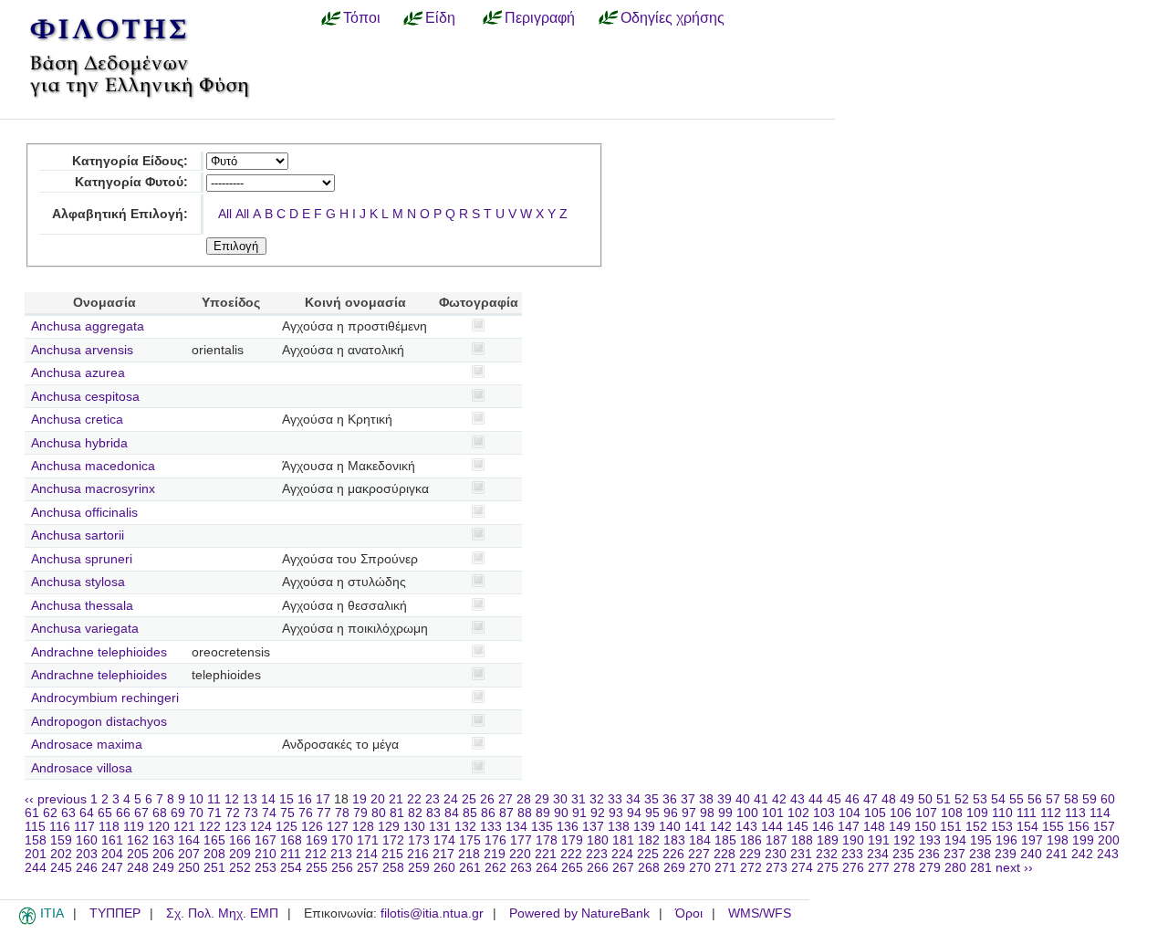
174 (444, 840)
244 (36, 868)
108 (952, 813)
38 (706, 799)
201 (36, 854)
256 (342, 868)
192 (904, 840)
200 (1109, 840)
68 (159, 813)
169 (317, 840)
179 (572, 840)
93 (616, 813)
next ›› (1014, 868)
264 (547, 868)
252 (240, 868)
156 (1079, 827)
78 (342, 813)
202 (61, 854)
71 (214, 813)
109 (977, 813)
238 (980, 854)
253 (265, 868)
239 (1006, 854)
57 (1053, 799)
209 (240, 854)
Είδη (440, 17)
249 (163, 868)
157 (1104, 827)
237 (954, 854)
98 (707, 813)
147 (849, 827)
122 (210, 827)
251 (214, 868)
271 (725, 868)
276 (853, 868)
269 (674, 868)
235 (903, 854)
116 (59, 827)
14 (268, 799)
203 (87, 854)
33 (615, 799)
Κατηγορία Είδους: (130, 161)
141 (695, 827)
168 (291, 840)
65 (105, 813)
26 (487, 799)
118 (109, 827)
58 (1071, 799)
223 (597, 854)
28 (523, 799)
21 (396, 799)
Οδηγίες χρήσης (672, 17)
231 (801, 854)
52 (961, 799)
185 (725, 840)
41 (761, 799)
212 (316, 854)
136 (568, 827)
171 (368, 840)
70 (196, 813)
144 (772, 827)
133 (491, 827)
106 (901, 813)
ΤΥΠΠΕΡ (115, 913)
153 (1002, 827)
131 (440, 827)
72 (232, 813)
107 (926, 813)
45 (834, 799)
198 (1058, 840)
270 (700, 868)
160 (87, 840)
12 (231, 799)
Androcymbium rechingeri (105, 698)
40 (742, 799)
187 (776, 840)
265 (572, 868)
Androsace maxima (86, 744)
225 (648, 854)
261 (470, 868)
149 (900, 827)
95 (652, 813)
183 (674, 840)
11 (214, 799)
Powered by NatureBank (579, 913)
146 (823, 827)
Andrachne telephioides (99, 652)
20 (377, 799)
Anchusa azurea (78, 373)
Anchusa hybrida (79, 443)
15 (286, 799)
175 (470, 840)
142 (721, 827)
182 (649, 840)
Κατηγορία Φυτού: (131, 182)
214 (367, 854)
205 (138, 854)
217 (443, 854)
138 (619, 827)
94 (634, 813)
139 (644, 827)
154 (1027, 827)
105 (875, 813)
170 (342, 840)
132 (465, 827)
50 (925, 799)
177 (521, 840)
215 (392, 854)
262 (495, 868)
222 (571, 854)
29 (542, 799)
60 (1107, 799)
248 (138, 868)
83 (433, 813)
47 (870, 799)
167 (265, 840)
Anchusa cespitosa (85, 397)
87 (506, 813)
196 (1006, 840)
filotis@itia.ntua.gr (432, 913)
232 (827, 854)
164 (189, 840)
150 (925, 827)
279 (930, 868)
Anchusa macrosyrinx (93, 489)
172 (393, 840)
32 (596, 799)
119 (133, 827)
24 (450, 799)
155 (1053, 827)
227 (699, 854)
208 (214, 854)
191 (879, 840)
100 (747, 813)
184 (700, 840)
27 (505, 799)
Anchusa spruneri (81, 559)
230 (776, 854)
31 (578, 799)
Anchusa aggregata (87, 326)
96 (670, 813)
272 (751, 868)
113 (1075, 813)
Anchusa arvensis (82, 350)
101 (773, 813)
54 (998, 799)
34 (633, 799)
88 (524, 813)
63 (68, 813)
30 (560, 799)
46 (852, 799)
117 (84, 827)
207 (189, 854)
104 (849, 813)
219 (495, 854)
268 (649, 868)
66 (123, 813)
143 (746, 827)
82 (415, 813)
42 (779, 799)
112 (1050, 813)
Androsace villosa (81, 768)
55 (1016, 799)
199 (1083, 840)
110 (1002, 813)
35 (651, 799)
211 (290, 854)
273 (776, 868)
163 (163, 840)
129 (389, 827)
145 (797, 827)
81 (397, 813)
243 (1108, 854)
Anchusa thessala (82, 606)
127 (338, 827)
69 (178, 813)
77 (324, 813)
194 (955, 840)
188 (802, 840)
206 (163, 854)
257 (368, 868)
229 (750, 854)
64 (86, 813)
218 (469, 854)
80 (378, 813)
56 (1034, 799)
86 (488, 813)
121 (184, 827)
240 (1031, 854)
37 (688, 799)
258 (393, 868)
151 (951, 827)
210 (265, 854)
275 (828, 868)
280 (955, 868)
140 (670, 827)
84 (451, 813)
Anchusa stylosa (78, 582)
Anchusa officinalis (84, 512)
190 (853, 840)
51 (943, 799)
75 (287, 813)
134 (516, 827)
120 (159, 827)
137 (593, 827)
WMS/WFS (759, 913)
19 (359, 799)
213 (341, 854)
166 (240, 840)
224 (622, 854)
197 (1032, 840)
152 (976, 827)
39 (724, 799)
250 (189, 868)
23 (432, 799)
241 (1057, 854)
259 (419, 868)
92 (597, 813)
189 (828, 840)
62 (50, 813)
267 (623, 868)
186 (751, 840)
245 (61, 868)
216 (418, 854)
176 (495, 840)
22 (414, 799)
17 (323, 799)
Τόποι (362, 17)
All (225, 214)
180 (598, 840)
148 (874, 827)
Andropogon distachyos (99, 722)
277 (879, 868)
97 (689, 813)
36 (669, 799)
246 (87, 868)
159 (61, 840)
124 (261, 827)
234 (878, 854)
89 (543, 813)
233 (852, 854)
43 (797, 799)
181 (623, 840)
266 (598, 868)
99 (725, 813)
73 (251, 813)
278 (904, 868)
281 (981, 868)
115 (35, 827)
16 (304, 799)
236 (929, 854)
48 (888, 799)
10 (196, 799)
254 (291, 868)
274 (802, 868)
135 (542, 827)
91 (579, 813)
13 (250, 799)
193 (930, 840)
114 (1100, 813)
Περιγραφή (540, 17)
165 (214, 840)
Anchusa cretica (77, 419)
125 (286, 827)
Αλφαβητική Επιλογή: (120, 214)
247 (112, 868)
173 (419, 840)
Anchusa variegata (85, 628)
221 (546, 854)
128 (363, 827)
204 (112, 854)
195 (981, 840)
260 (444, 868)
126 (312, 827)
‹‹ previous (56, 799)
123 (235, 827)
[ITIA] (27, 921)
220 (520, 854)
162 (138, 840)
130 (414, 827)
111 (1027, 813)
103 (824, 813)
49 (907, 799)
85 (470, 813)
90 (561, 813)
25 (469, 799)
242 (1082, 854)
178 (547, 840)
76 (305, 813)
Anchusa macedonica (93, 466)
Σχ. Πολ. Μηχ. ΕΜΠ (222, 913)
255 (317, 868)
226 (673, 854)
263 (521, 868)
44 (815, 799)
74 (269, 813)
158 (36, 840)
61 (32, 813)
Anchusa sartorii (77, 535)
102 (798, 813)
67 (141, 813)
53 (980, 799)
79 (360, 813)
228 (724, 854)
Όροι (689, 913)
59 (1089, 799)
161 (112, 840)
